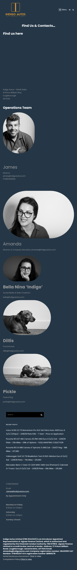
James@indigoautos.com (17, 491)
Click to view (26, 559)
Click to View (35, 556)
